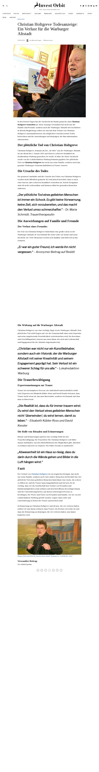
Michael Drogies (37, 40)
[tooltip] (81, 6)
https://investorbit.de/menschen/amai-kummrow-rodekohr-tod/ (45, 556)
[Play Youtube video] (49, 537)
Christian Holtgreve (39, 474)
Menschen (21, 19)
